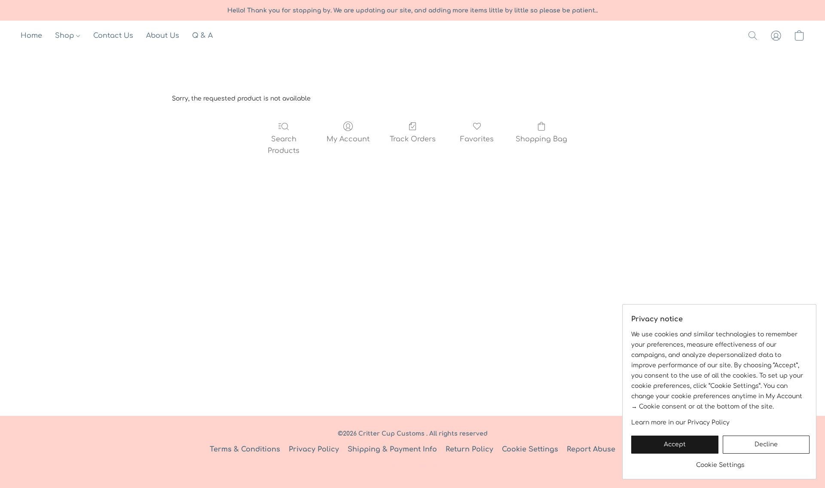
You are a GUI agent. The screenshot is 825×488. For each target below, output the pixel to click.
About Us (162, 36)
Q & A (202, 36)
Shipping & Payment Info (392, 449)
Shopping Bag (541, 139)
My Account (348, 139)
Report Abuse (591, 449)
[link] (720, 462)
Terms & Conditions (245, 449)
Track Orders (413, 139)
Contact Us (113, 36)
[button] (753, 35)
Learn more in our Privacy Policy (680, 422)
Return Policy (469, 449)
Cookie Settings (530, 449)
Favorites (477, 139)
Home (31, 36)
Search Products (283, 144)
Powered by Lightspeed (412, 465)
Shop (65, 36)
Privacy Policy (314, 449)
